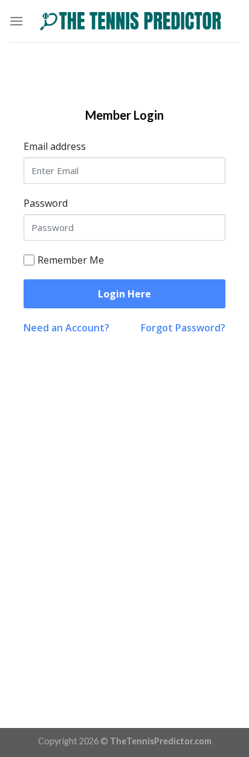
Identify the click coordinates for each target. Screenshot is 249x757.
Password (46, 203)
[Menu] (16, 21)
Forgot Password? (183, 327)
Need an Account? (66, 327)
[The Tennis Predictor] (132, 21)
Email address (55, 146)
